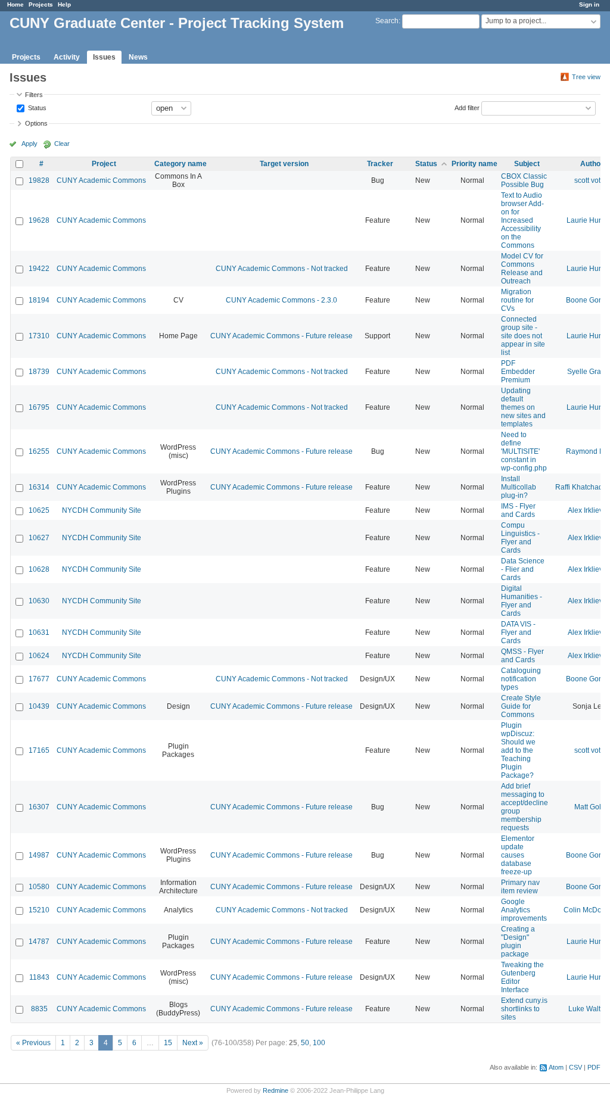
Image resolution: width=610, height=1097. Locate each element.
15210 (39, 910)
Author (591, 164)
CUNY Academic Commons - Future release (281, 336)
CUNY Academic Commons (101, 180)
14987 (39, 855)
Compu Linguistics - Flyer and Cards (520, 537)
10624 (39, 656)
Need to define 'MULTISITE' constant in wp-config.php (524, 451)
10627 (39, 538)
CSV (575, 1067)
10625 (39, 510)
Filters (34, 94)
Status (36, 107)
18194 (39, 300)
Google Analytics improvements (524, 910)
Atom (556, 1067)
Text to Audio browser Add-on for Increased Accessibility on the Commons (522, 220)
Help (64, 4)
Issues (104, 57)
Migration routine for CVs (517, 300)
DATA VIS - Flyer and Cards (518, 632)
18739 (39, 371)
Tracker (380, 164)
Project (104, 164)
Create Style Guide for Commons (521, 706)
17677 (39, 679)
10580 (39, 887)
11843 (39, 977)
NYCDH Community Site (101, 510)
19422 (39, 268)
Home (15, 4)
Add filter (467, 107)
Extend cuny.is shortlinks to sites (524, 1008)
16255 (39, 451)
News (138, 57)
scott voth (589, 180)
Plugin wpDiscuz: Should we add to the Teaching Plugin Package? (518, 750)
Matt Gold (589, 807)
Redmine (275, 1090)
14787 (39, 941)
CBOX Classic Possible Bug (524, 180)
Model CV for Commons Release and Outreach (522, 268)
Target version (284, 164)
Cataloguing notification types (521, 678)
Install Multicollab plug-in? (518, 487)
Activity (67, 57)
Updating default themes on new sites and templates (523, 407)
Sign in (589, 4)
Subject (527, 164)
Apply (29, 143)
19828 (39, 180)
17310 (39, 336)
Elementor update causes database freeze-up (517, 855)
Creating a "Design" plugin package (518, 941)
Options (36, 123)
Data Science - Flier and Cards (522, 569)
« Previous (33, 1043)
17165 (39, 750)
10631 (39, 632)
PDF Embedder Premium (518, 371)
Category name (180, 164)
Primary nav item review (520, 886)
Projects (41, 4)
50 (305, 1043)
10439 (39, 706)
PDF (593, 1067)
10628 (39, 569)
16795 (39, 407)
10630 (39, 601)
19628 (39, 220)
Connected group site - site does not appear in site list (523, 336)
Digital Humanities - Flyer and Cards (521, 601)
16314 (39, 487)
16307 (39, 807)
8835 (39, 1009)
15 (168, 1043)
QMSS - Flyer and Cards (522, 655)
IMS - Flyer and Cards (518, 510)
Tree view (586, 76)
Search (387, 21)
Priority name (474, 164)
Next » (192, 1043)
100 (319, 1043)
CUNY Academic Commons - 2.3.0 (281, 300)
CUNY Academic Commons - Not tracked (282, 268)
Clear (62, 143)
